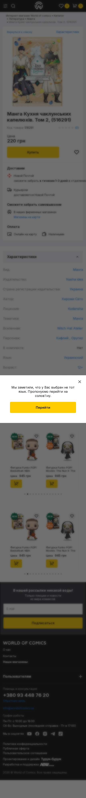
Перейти (43, 407)
